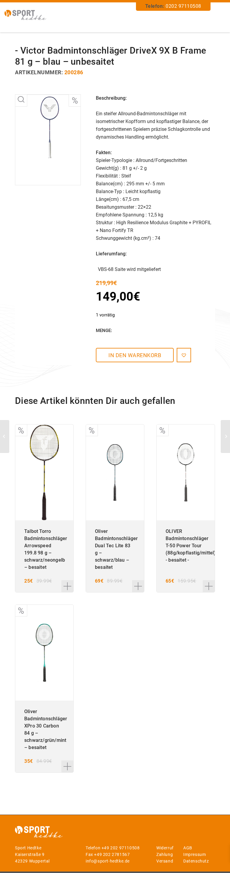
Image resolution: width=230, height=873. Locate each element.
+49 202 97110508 (121, 847)
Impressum (194, 854)
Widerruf (165, 847)
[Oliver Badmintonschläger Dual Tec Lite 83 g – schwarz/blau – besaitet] (225, 436)
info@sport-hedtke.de (108, 861)
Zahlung (164, 854)
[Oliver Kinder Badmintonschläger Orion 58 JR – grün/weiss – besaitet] (4, 436)
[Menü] (219, 18)
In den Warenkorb (134, 355)
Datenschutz (196, 861)
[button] (184, 355)
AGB (187, 847)
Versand (164, 861)
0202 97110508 (183, 6)
